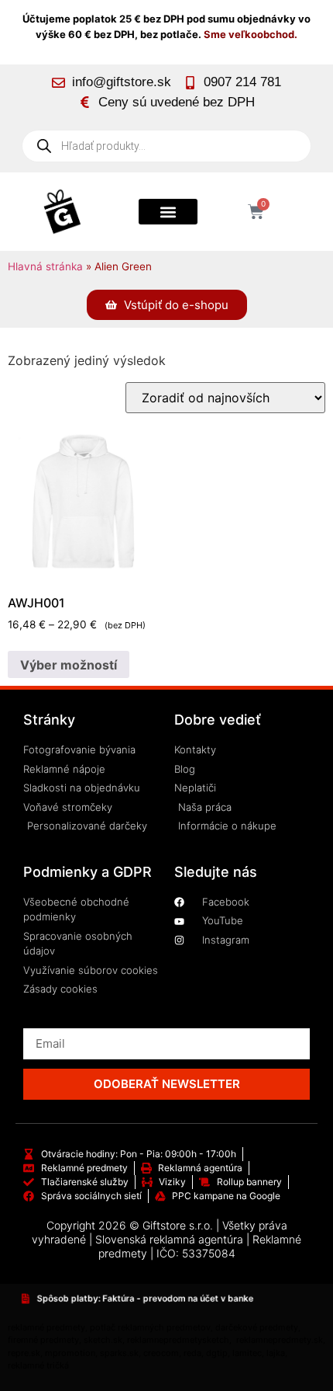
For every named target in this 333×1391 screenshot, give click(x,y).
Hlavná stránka (45, 266)
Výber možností (68, 665)
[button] (168, 211)
